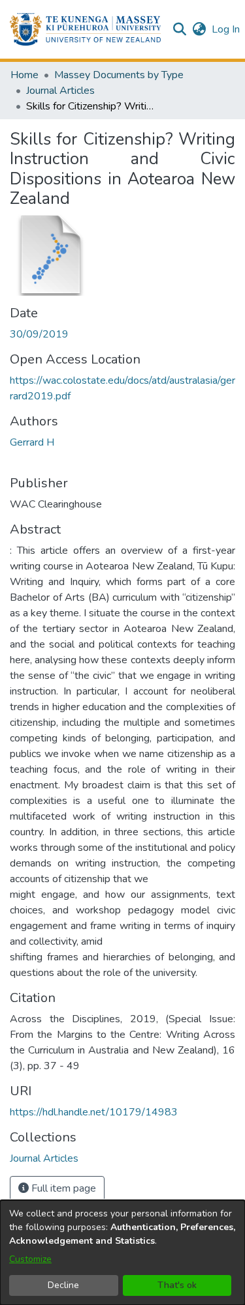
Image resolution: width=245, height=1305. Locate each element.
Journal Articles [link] (60, 90)
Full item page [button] (62, 1188)
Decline (63, 1285)
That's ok (177, 1285)
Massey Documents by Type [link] (119, 75)
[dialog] (122, 1252)
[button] (85, 29)
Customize (30, 1259)
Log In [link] (226, 29)
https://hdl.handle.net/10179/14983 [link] (94, 1112)
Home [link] (24, 75)
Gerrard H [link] (32, 442)
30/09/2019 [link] (39, 334)
